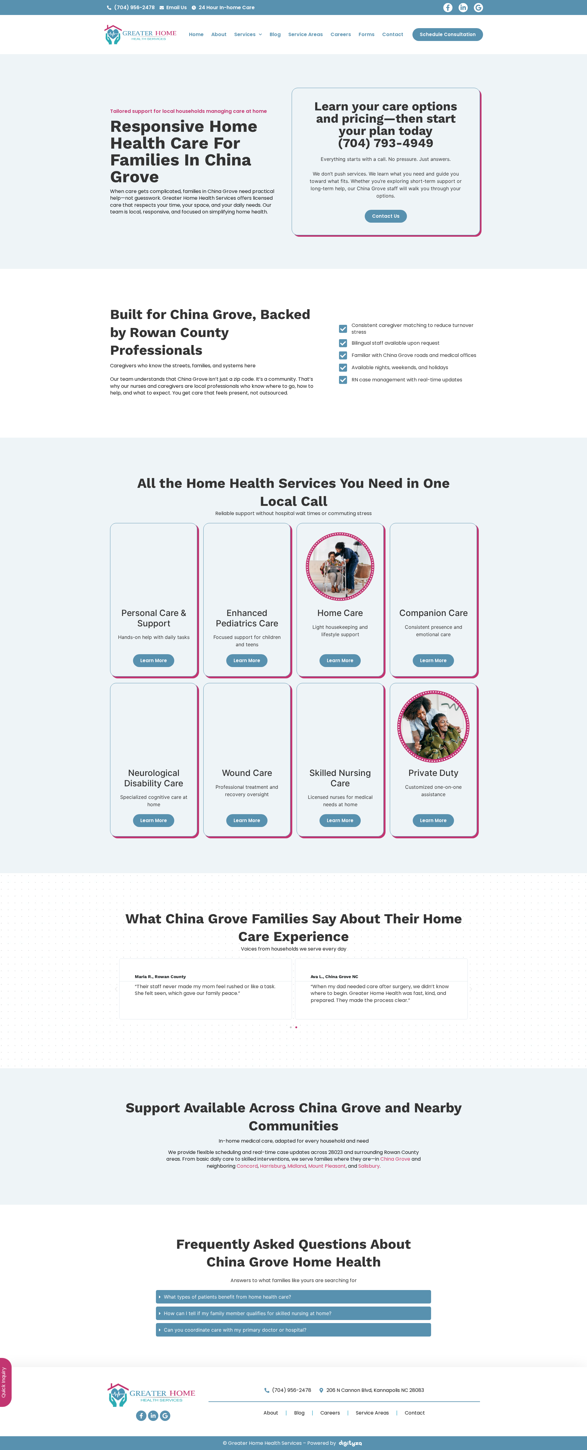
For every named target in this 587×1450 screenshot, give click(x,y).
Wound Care (247, 773)
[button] (116, 989)
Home (196, 34)
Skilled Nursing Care (340, 778)
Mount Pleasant (327, 1166)
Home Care (340, 613)
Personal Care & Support (153, 618)
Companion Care (433, 613)
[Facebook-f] (447, 7)
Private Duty (433, 773)
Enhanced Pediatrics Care (247, 618)
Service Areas (305, 34)
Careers (340, 34)
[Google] (478, 7)
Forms (367, 34)
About (219, 34)
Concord (247, 1166)
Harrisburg (272, 1166)
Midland (296, 1166)
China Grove (395, 1159)
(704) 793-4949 (386, 143)
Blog (275, 34)
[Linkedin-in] (463, 7)
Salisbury (369, 1166)
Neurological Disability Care (153, 778)
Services (245, 34)
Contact (392, 34)
